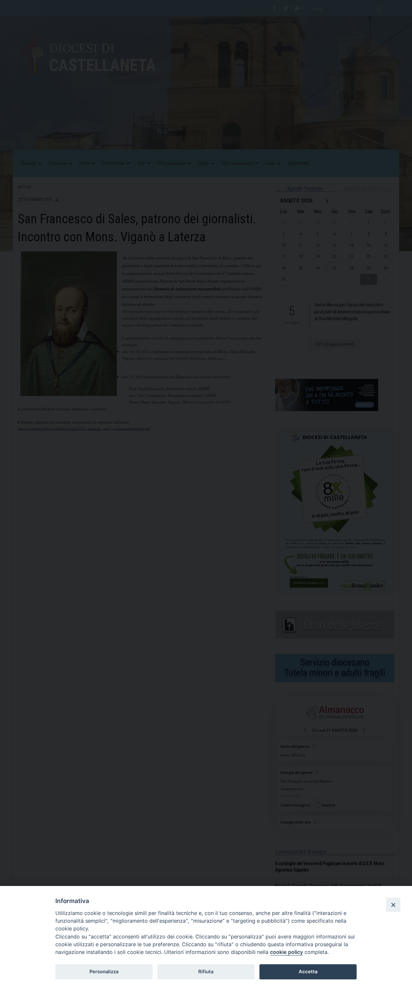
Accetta (308, 972)
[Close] (393, 905)
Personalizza (103, 972)
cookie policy (286, 952)
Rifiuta (205, 972)
